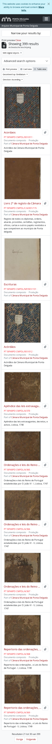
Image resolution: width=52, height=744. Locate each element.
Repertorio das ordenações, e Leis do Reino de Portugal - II (22, 707)
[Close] (48, 4)
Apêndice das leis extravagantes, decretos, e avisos (22, 406)
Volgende (31, 739)
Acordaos (10, 132)
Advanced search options (19, 61)
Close (18, 40)
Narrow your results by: (26, 33)
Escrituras (10, 284)
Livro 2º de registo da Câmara (22, 203)
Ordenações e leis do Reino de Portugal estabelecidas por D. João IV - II (22, 524)
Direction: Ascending (12, 79)
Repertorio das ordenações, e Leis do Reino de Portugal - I (22, 649)
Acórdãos (10, 346)
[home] (16, 19)
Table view (41, 69)
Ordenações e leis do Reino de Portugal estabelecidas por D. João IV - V (22, 586)
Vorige (19, 739)
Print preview (11, 69)
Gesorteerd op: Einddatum (14, 74)
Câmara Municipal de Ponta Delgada (29, 143)
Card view (27, 69)
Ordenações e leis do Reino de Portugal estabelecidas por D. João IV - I (22, 465)
